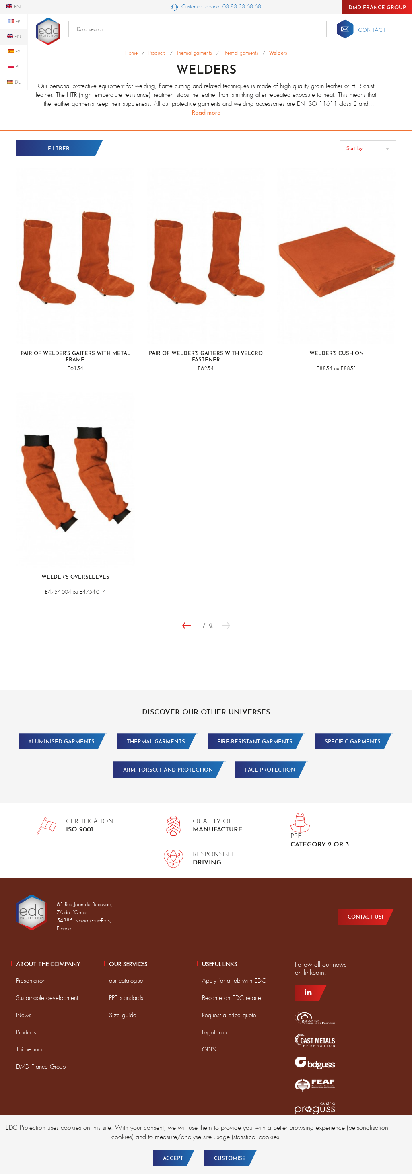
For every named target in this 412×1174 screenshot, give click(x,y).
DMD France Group (377, 7)
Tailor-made (30, 1049)
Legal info (214, 1032)
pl (17, 67)
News (23, 1015)
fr (17, 21)
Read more (206, 112)
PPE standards (126, 998)
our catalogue (126, 981)
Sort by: (355, 148)
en (17, 36)
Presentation (30, 981)
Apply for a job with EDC (234, 981)
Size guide (122, 1015)
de (17, 82)
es (17, 52)
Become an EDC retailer (232, 998)
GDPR (209, 1049)
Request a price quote (229, 1015)
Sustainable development (47, 998)
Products (26, 1032)
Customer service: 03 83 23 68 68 (220, 6)
